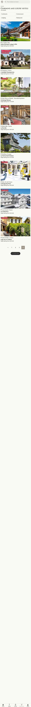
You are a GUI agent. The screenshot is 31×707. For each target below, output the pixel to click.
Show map (16, 253)
